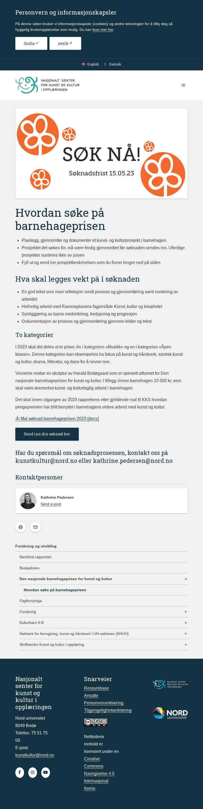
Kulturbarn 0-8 (32, 622)
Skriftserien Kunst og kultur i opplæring (52, 644)
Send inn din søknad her (47, 433)
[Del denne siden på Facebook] (35, 527)
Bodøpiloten (30, 568)
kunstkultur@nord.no (46, 460)
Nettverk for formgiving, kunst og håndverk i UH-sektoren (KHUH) (74, 634)
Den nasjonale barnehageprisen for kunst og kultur (66, 579)
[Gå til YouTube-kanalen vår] (45, 772)
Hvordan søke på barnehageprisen (55, 590)
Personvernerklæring (103, 703)
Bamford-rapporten (36, 557)
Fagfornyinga (31, 601)
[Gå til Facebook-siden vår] (19, 772)
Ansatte (91, 695)
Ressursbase (96, 688)
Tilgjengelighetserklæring (108, 710)
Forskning (28, 612)
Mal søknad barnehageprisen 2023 (53, 418)
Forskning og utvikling (36, 546)
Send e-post (51, 504)
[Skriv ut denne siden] (20, 527)
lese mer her (103, 29)
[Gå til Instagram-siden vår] (32, 772)
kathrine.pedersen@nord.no (133, 460)
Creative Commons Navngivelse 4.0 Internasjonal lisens (99, 774)
